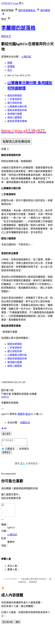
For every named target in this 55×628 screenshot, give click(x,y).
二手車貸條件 (14, 99)
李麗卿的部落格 (18, 28)
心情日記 (26, 56)
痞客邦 (21, 414)
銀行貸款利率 (14, 103)
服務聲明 (33, 582)
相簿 (9, 62)
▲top (4, 428)
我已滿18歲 (7, 622)
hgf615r (5, 397)
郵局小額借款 (14, 117)
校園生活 (25, 422)
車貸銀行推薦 (14, 114)
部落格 (11, 66)
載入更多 (6, 434)
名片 (9, 70)
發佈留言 (6, 452)
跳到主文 (6, 36)
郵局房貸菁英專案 (17, 121)
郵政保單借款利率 (17, 110)
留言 (27, 414)
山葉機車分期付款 (17, 106)
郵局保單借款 (14, 95)
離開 (18, 622)
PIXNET (14, 579)
